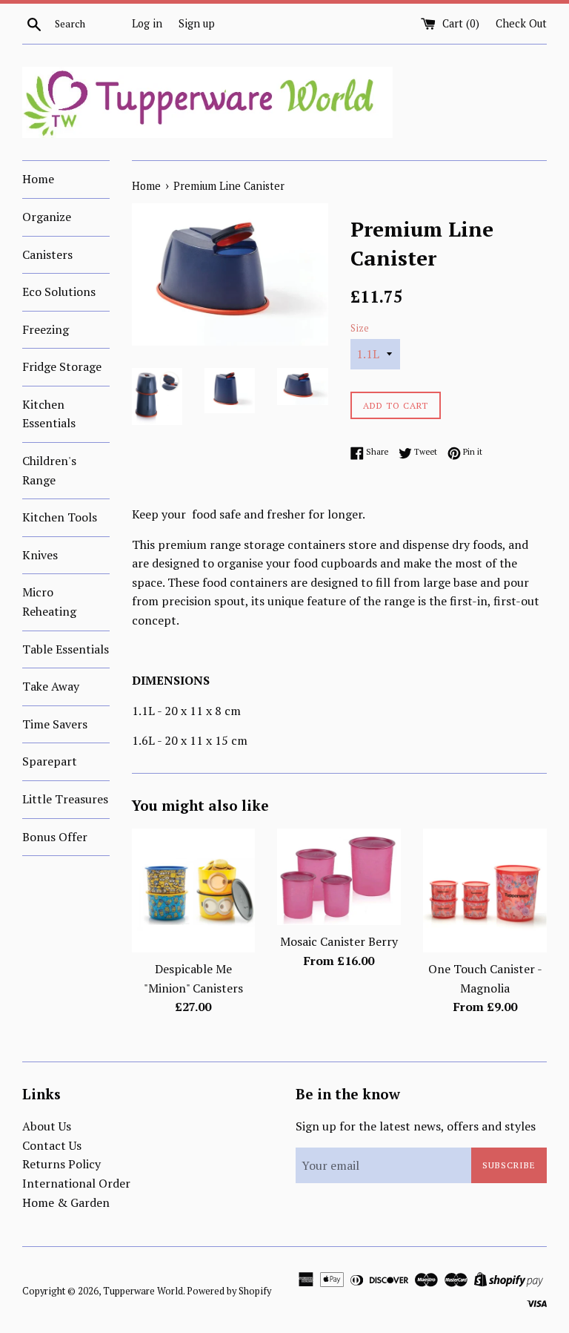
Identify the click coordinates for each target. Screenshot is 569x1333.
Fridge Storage (62, 366)
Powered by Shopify (229, 1291)
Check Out (521, 23)
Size (359, 328)
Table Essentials (65, 649)
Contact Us (51, 1145)
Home (38, 179)
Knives (40, 555)
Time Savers (54, 724)
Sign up (197, 23)
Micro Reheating (49, 601)
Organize (46, 216)
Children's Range (49, 470)
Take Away (50, 686)
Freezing (45, 329)
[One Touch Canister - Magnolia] (485, 890)
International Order (76, 1183)
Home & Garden (66, 1202)
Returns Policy (61, 1164)
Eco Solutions (59, 291)
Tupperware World (143, 1291)
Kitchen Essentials (49, 414)
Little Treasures (65, 799)
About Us (46, 1126)
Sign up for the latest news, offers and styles (416, 1126)
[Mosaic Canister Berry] (339, 877)
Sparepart (49, 761)
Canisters (47, 254)
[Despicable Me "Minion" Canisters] (194, 890)
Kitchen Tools (59, 517)
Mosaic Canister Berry (339, 941)
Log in (147, 23)
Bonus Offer (54, 837)
